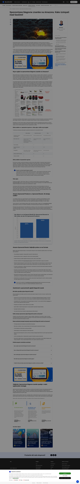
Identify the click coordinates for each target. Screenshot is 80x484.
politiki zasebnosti (15, 478)
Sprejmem (64, 473)
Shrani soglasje (65, 475)
